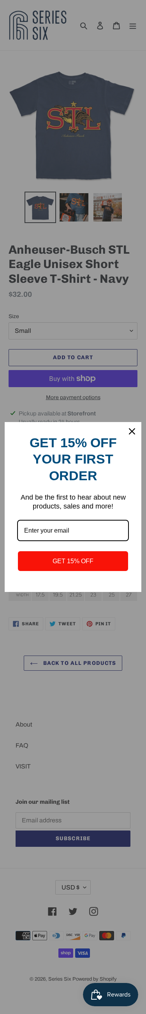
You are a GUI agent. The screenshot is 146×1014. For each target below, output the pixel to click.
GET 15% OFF (73, 561)
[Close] (132, 431)
